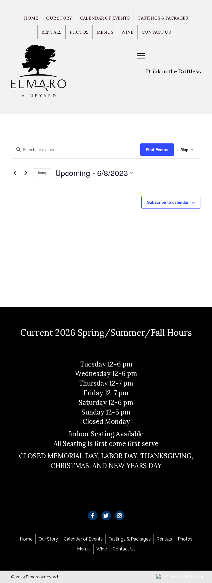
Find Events (157, 149)
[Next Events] (25, 173)
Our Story (59, 18)
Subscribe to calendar (168, 202)
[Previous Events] (15, 173)
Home (31, 18)
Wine (127, 32)
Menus (105, 32)
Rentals (51, 32)
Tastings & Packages (163, 18)
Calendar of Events (105, 18)
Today (42, 172)
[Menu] (141, 56)
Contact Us (156, 32)
